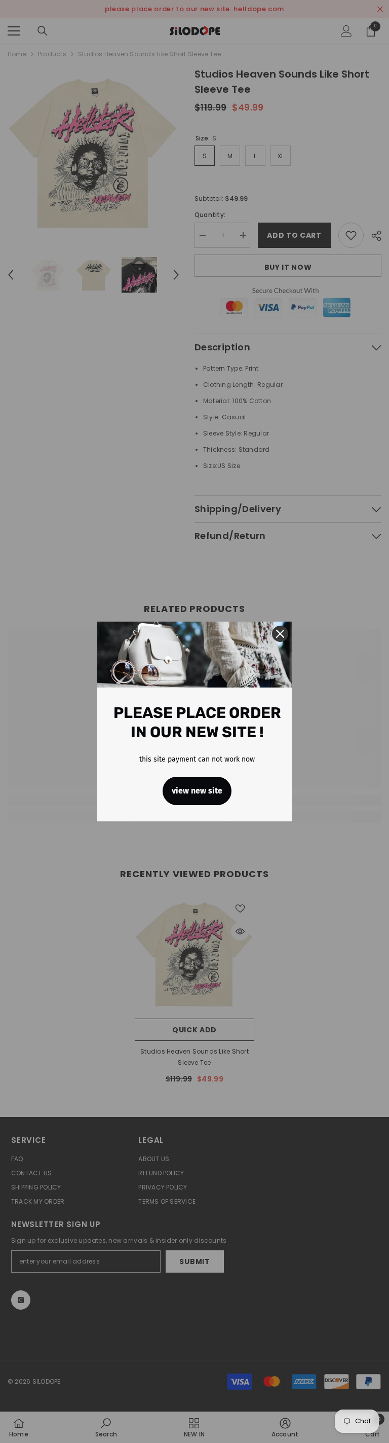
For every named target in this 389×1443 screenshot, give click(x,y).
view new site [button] (197, 791)
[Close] (280, 634)
